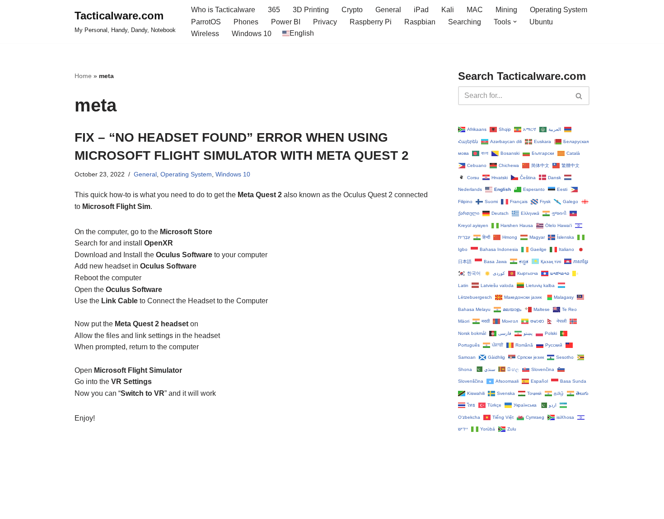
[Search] (579, 95)
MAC (475, 10)
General (388, 10)
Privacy (325, 22)
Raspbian (419, 22)
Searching (464, 22)
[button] (515, 21)
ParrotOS (206, 22)
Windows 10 (251, 33)
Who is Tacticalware (223, 10)
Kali (447, 10)
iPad (421, 10)
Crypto (352, 10)
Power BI (285, 22)
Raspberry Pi (371, 22)
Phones (246, 22)
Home (83, 75)
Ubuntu (541, 22)
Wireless (205, 33)
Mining (506, 10)
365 (274, 10)
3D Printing (311, 10)
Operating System (558, 10)
